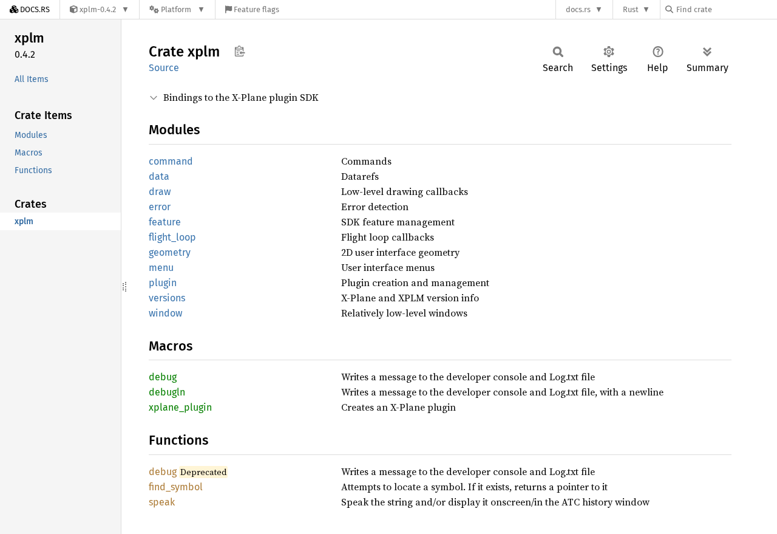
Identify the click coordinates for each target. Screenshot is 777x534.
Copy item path (239, 51)
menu (161, 267)
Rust (631, 9)
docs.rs (578, 9)
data (159, 176)
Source (164, 68)
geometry (170, 252)
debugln (167, 392)
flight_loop (172, 237)
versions (167, 298)
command (171, 161)
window (165, 313)
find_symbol (176, 487)
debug (163, 377)
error (160, 207)
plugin (163, 283)
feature (165, 222)
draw (160, 191)
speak (162, 502)
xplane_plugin (180, 407)
